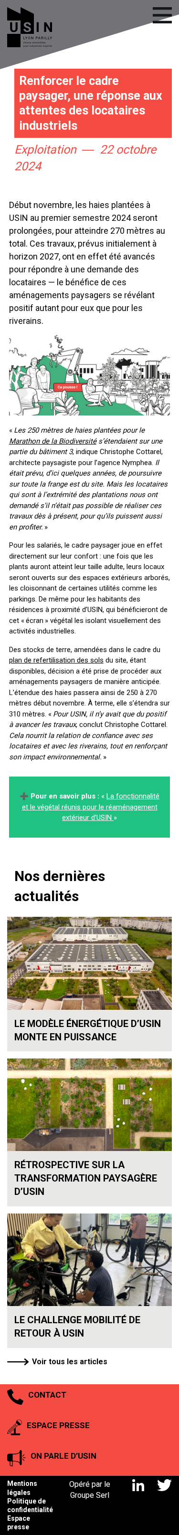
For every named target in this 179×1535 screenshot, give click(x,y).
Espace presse (18, 1522)
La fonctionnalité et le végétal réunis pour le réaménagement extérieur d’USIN (91, 807)
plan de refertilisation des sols (56, 660)
